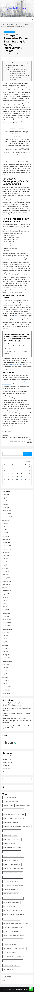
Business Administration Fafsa (11, 822)
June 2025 (5, 526)
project (23, 430)
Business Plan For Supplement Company (13, 868)
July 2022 (5, 635)
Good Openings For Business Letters (13, 885)
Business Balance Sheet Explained (12, 826)
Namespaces (13, 79)
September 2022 (7, 629)
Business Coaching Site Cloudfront (12, 847)
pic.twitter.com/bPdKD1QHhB (19, 149)
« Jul (3, 485)
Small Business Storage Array (11, 969)
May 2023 (5, 603)
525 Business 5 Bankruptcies (22, 805)
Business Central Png (9, 843)
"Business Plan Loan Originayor (11, 801)
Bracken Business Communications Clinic (14, 814)
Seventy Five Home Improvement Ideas (16, 436)
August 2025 (5, 520)
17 (4, 476)
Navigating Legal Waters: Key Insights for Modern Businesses (16, 714)
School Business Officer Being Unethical (14, 935)
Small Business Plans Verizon (11, 965)
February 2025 (6, 539)
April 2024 (5, 568)
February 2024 (6, 575)
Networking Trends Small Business (12, 927)
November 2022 (6, 623)
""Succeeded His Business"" (10, 797)
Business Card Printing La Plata (11, 831)
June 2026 (5, 501)
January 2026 (6, 507)
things (9, 431)
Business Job (6, 765)
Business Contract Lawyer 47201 (11, 852)
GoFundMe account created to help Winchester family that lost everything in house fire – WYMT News (19, 75)
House (17, 316)
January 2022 (6, 655)
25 (8, 480)
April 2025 (5, 533)
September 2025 (7, 517)
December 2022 (6, 619)
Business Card (26, 826)
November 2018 (6, 687)
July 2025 (5, 523)
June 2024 (5, 562)
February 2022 (6, 651)
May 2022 (5, 642)
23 (29, 476)
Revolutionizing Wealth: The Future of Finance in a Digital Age (16, 709)
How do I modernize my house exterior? (16, 69)
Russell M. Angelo (10, 54)
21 (21, 476)
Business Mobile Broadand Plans (11, 864)
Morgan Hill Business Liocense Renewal (13, 914)
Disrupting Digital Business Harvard (12, 873)
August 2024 (5, 555)
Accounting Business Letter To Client (13, 810)
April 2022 (5, 645)
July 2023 (5, 597)
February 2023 (6, 613)
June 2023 (5, 600)
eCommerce (5, 772)
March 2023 (5, 610)
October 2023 (6, 587)
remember (28, 430)
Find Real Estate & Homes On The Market (20, 441)
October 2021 (6, 658)
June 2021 (5, 671)
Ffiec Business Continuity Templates (12, 877)
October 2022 (6, 626)
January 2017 (6, 693)
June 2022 (5, 639)
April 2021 (5, 677)
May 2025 (5, 530)
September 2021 (7, 661)
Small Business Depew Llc (10, 952)
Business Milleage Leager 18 (10, 860)
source (6, 353)
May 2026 (5, 504)
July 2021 (5, 667)
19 (13, 476)
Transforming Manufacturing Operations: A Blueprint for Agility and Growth (14, 704)
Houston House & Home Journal (17, 71)
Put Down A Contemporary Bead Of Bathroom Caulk (15, 66)
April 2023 (5, 607)
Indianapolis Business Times (10, 894)
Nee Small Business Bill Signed (11, 919)
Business (5, 818)
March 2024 (5, 571)
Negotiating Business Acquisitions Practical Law (16, 923)
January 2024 (6, 578)
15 (25, 473)
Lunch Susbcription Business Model (12, 910)
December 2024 (6, 546)
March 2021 (5, 680)
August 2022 (5, 632)
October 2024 (6, 552)
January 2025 (6, 542)
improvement (16, 430)
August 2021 (5, 664)
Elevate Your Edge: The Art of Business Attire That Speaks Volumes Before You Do (16, 727)
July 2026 (5, 498)
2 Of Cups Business (8, 805)
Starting (4, 431)
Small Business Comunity (9, 944)
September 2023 (7, 590)
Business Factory (9, 32)
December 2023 (6, 581)
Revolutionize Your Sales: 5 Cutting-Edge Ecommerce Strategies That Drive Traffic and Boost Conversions (16, 721)
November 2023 (6, 584)
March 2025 (5, 536)
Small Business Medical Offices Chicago (13, 956)
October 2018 (6, 690)
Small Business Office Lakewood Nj (12, 961)
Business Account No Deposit (18, 818)
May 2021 (5, 674)
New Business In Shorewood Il (11, 931)
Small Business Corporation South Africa (14, 948)
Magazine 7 (19, 989)
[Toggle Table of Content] (28, 63)
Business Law (6, 769)
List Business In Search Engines (11, 902)
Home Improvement (16, 364)
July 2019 (5, 683)
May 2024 (5, 565)
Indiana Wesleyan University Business (13, 898)
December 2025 (6, 510)
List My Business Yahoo (9, 906)
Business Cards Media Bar (10, 835)
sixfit (3, 980)
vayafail (4, 982)
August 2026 (5, 494)
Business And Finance (8, 756)
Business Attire (6, 759)
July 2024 (5, 558)
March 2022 (5, 648)
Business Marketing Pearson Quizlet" (13, 856)
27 (17, 480)
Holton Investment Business (10, 889)
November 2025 (6, 514)
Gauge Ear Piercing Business (10, 881)
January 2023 (6, 616)
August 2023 (5, 594)
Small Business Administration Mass (12, 940)
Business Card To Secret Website (11, 839)
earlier (7, 430)
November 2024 (6, 549)
